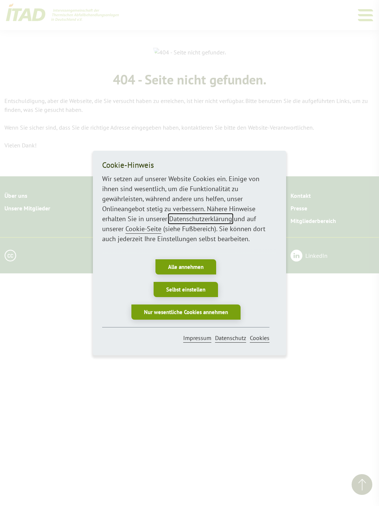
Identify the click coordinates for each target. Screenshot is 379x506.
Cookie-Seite (143, 228)
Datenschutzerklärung (200, 218)
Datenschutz (230, 338)
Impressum (197, 338)
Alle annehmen (186, 266)
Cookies (259, 338)
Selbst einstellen (185, 289)
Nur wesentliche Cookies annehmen (186, 312)
